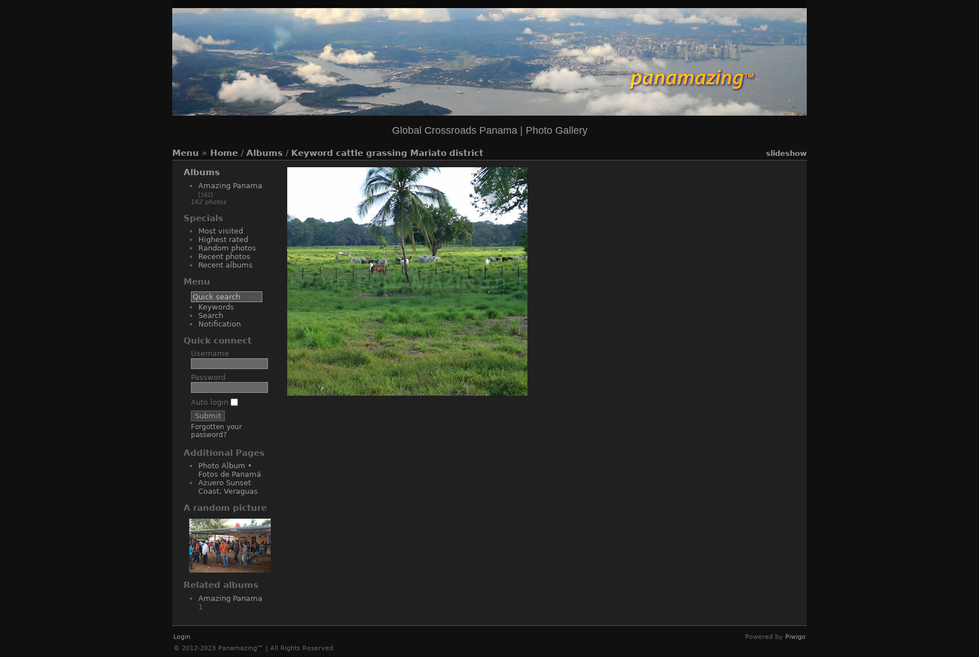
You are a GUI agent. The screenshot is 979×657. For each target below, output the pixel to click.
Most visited (220, 231)
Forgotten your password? (216, 431)
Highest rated (223, 239)
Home (224, 153)
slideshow (786, 153)
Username (210, 353)
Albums (264, 153)
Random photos (227, 248)
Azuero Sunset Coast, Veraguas (228, 486)
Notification (219, 324)
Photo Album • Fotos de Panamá (229, 469)
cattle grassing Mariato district (409, 153)
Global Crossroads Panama (454, 130)
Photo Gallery (557, 130)
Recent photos (224, 256)
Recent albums (225, 265)
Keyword (312, 153)
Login (181, 637)
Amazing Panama (230, 185)
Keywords (216, 307)
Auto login (211, 402)
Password (208, 377)
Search (210, 315)
